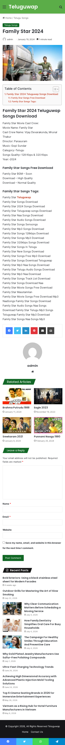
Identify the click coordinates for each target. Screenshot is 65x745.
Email (7, 516)
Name (7, 503)
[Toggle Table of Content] (54, 89)
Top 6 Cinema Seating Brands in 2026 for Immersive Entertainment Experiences (28, 694)
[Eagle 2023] (48, 396)
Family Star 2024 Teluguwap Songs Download (32, 94)
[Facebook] (9, 330)
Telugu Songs (21, 17)
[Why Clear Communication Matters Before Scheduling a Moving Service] (12, 608)
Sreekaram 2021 (13, 436)
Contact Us (37, 731)
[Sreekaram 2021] (17, 425)
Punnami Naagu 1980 (47, 436)
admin (10, 39)
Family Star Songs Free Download (28, 98)
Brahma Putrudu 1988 (16, 407)
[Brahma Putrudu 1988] (17, 396)
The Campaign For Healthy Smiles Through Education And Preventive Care (41, 640)
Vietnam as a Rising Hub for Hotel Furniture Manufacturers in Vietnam (30, 707)
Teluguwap (54, 726)
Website (7, 529)
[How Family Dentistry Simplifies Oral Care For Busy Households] (12, 625)
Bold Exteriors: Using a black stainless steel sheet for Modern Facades (30, 579)
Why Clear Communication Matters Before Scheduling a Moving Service (42, 607)
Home (8, 17)
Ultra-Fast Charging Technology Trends (28, 667)
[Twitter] (17, 330)
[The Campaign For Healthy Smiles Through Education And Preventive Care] (12, 641)
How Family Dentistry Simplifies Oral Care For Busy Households (42, 624)
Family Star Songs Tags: (24, 101)
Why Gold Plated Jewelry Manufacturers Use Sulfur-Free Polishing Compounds (31, 655)
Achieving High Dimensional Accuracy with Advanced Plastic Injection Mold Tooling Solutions (30, 680)
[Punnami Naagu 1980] (48, 425)
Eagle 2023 (41, 407)
